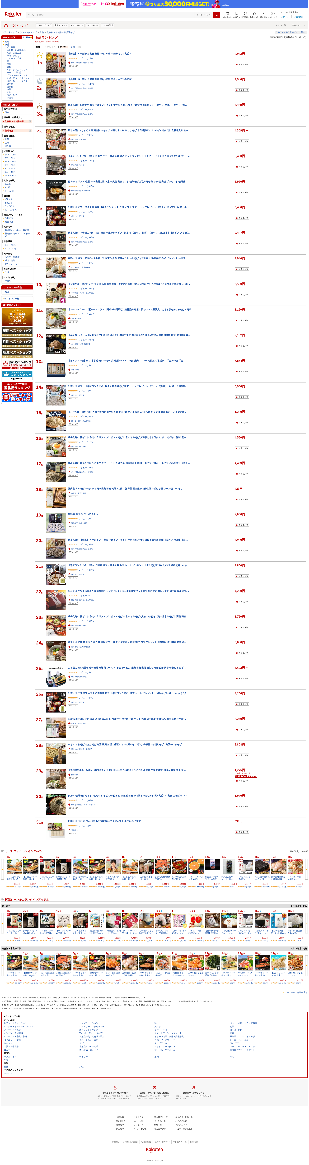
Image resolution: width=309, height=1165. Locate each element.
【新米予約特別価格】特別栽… (212, 932)
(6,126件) (34, 940)
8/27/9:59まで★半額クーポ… (195, 974)
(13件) (232, 887)
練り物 (10, 84)
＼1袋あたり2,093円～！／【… (47, 878)
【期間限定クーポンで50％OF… (179, 974)
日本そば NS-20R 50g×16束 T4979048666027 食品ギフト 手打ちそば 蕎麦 (104, 821)
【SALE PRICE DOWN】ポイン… (129, 932)
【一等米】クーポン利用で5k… (46, 932)
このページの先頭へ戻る (296, 992)
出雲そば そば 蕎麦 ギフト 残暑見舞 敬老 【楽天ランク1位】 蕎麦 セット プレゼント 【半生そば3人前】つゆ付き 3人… (128, 693)
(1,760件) (183, 887)
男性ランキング (61, 25)
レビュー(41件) (86, 212)
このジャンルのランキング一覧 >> (291, 32)
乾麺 (7, 139)
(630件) (232, 983)
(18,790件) (84, 887)
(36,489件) (34, 887)
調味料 (10, 86)
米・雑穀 (11, 47)
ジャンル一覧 (280, 25)
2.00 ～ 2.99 (10, 161)
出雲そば (9, 221)
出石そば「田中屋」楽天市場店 (82, 600)
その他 (10, 98)
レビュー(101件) (86, 186)
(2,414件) (282, 983)
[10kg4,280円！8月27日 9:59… (63, 878)
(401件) (215, 940)
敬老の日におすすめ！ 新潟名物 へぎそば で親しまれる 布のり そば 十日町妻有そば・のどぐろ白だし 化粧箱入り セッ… (129, 130)
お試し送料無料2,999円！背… (113, 974)
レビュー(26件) (86, 135)
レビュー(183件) (86, 288)
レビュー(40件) (86, 698)
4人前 (7, 187)
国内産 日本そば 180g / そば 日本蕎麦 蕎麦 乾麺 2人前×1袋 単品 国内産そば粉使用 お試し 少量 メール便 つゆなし (125, 488)
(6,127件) (67, 887)
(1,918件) (299, 887)
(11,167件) (134, 940)
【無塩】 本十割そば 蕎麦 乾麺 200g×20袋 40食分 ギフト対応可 (100, 53)
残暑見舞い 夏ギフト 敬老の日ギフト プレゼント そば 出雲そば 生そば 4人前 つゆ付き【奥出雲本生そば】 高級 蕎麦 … (128, 616)
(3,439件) (34, 983)
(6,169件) (84, 940)
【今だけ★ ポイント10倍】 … (278, 974)
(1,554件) (233, 940)
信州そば (9, 218)
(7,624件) (101, 940)
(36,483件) (18, 983)
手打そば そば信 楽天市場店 (82, 293)
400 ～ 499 (10, 168)
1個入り (8, 199)
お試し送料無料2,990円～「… (162, 878)
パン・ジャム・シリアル (18, 70)
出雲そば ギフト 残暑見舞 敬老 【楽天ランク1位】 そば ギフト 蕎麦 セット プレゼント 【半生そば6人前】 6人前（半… (128, 207)
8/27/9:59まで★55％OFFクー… (179, 878)
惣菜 (9, 64)
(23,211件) (167, 940)
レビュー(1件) (85, 519)
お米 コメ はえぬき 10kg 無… (295, 932)
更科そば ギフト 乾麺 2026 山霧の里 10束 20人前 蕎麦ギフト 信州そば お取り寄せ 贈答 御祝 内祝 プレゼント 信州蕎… (127, 258)
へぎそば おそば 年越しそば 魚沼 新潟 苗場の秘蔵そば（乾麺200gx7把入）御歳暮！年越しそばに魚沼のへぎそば (125, 744)
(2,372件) (200, 983)
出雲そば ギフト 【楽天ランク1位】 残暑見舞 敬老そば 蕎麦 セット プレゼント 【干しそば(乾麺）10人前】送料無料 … (128, 386)
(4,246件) (183, 983)
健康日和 (74, 775)
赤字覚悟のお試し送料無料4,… (278, 878)
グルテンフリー (12, 264)
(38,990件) (200, 940)
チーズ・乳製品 (14, 72)
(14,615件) (282, 887)
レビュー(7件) (85, 365)
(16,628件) (101, 887)
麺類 (9, 67)
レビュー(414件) (86, 84)
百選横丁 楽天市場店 (79, 523)
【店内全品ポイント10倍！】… (145, 878)
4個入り (8, 203)
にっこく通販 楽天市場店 (81, 421)
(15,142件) (266, 887)
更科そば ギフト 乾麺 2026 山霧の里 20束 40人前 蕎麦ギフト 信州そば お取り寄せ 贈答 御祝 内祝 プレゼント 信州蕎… (127, 181)
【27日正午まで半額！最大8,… (261, 974)
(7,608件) (67, 940)
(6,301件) (216, 983)
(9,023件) (282, 940)
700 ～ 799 (10, 158)
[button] (236, 15)
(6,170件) (150, 887)
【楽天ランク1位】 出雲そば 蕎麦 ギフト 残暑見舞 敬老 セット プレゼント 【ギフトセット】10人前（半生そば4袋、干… (129, 156)
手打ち (8, 281)
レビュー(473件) (86, 340)
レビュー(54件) (86, 467)
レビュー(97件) (86, 109)
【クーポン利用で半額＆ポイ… (294, 878)
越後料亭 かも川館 (78, 139)
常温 (7, 272)
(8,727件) (150, 940)
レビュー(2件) (85, 595)
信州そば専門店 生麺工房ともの (83, 805)
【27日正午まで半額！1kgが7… (13, 878)
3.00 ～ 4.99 (10, 175)
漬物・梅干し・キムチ (17, 81)
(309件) (248, 940)
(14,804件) (200, 887)
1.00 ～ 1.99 (10, 155)
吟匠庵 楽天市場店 (78, 493)
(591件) (265, 983)
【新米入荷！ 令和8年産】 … (262, 932)
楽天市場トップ (9, 32)
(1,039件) (84, 983)
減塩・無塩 (10, 260)
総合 (7, 41)
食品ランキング (46, 37)
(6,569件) (51, 887)
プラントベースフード (17, 75)
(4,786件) (167, 887)
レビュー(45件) (86, 416)
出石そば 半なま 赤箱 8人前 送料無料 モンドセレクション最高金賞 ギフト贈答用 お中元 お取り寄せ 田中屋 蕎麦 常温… (128, 591)
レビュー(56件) (86, 800)
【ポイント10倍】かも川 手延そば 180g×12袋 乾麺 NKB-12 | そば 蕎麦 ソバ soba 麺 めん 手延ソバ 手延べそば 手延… (127, 360)
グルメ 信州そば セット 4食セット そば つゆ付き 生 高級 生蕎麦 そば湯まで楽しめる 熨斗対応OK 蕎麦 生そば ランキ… (128, 795)
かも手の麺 (75, 370)
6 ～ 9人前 (9, 191)
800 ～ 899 (10, 172)
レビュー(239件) (86, 621)
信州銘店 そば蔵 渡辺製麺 (80, 190)
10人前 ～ (9, 184)
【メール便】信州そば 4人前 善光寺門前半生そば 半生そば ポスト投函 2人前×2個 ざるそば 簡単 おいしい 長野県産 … (127, 411)
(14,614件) (134, 983)
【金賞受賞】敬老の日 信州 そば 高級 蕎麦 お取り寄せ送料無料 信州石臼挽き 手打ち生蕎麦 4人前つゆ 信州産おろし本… (129, 284)
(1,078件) (150, 983)
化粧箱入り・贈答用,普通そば (61, 32)
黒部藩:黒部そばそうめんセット (84, 514)
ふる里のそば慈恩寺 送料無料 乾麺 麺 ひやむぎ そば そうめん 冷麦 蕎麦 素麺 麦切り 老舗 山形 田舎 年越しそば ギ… (127, 667)
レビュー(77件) (86, 58)
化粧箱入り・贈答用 (14, 121)
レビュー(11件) (86, 442)
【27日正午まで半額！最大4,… (30, 878)
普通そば (9, 130)
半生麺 (8, 146)
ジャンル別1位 (107, 25)
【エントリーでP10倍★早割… (195, 878)
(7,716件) (117, 983)
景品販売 (74, 830)
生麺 (7, 142)
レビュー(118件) (86, 160)
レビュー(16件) (86, 544)
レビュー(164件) (86, 237)
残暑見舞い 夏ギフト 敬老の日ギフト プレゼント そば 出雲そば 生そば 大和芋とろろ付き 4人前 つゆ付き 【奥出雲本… (128, 437)
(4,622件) (117, 887)
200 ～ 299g (10, 248)
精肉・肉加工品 (14, 53)
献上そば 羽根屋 (77, 165)
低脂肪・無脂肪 (12, 257)
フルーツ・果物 (14, 58)
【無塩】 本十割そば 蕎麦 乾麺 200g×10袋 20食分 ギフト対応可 (100, 79)
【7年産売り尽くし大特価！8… (146, 932)
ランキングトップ (44, 25)
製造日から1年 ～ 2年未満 (17, 230)
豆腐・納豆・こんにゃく (18, 78)
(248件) (50, 940)
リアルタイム (92, 25)
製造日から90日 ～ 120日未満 (17, 235)
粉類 (9, 89)
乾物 (9, 92)
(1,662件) (299, 940)
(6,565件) (18, 940)
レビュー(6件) (85, 391)
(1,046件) (134, 887)
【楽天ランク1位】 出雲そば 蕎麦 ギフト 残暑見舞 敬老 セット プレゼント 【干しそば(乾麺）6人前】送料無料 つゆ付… (129, 565)
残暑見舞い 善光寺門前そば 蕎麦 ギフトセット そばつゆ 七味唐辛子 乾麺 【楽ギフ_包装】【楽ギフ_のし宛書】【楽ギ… (129, 463)
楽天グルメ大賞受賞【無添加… (212, 974)
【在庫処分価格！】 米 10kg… (278, 932)
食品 (42, 32)
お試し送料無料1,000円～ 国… (262, 878)
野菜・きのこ (13, 55)
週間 (72, 47)
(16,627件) (101, 983)
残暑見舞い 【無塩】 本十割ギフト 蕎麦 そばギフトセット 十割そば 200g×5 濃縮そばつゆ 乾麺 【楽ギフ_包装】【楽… (128, 539)
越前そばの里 (76, 318)
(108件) (215, 887)
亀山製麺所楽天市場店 (79, 677)
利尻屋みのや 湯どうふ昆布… (228, 878)
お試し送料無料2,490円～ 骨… (80, 878)
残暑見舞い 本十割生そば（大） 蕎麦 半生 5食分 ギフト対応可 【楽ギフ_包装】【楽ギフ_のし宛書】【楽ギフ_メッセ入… (129, 232)
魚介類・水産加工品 (16, 50)
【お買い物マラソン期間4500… (96, 932)
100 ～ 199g (10, 245)
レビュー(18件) (86, 263)
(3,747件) (249, 983)
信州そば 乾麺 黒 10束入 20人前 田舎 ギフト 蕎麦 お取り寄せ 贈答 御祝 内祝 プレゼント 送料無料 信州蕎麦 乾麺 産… (127, 642)
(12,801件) (167, 983)
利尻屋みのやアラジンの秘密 (212, 878)
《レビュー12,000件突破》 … (162, 974)
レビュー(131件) (86, 570)
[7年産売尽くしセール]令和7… (113, 932)
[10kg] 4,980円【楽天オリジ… (245, 878)
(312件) (248, 887)
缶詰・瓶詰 (12, 95)
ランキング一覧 (11, 298)
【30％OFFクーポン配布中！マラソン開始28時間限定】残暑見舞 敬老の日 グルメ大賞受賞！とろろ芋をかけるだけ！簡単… (130, 309)
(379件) (298, 983)
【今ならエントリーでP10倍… (162, 932)
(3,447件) (18, 887)
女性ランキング (77, 25)
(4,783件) (67, 983)
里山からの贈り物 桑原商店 (81, 749)
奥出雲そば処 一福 (78, 446)
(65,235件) (117, 940)
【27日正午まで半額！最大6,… (129, 878)
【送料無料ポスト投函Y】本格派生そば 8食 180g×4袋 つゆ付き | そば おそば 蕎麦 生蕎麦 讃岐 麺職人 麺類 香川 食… (127, 770)
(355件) (265, 940)
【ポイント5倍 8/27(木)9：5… (63, 932)
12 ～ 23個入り (12, 210)
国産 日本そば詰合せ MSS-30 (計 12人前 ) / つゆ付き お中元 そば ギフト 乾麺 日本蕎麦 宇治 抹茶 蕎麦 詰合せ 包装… (127, 719)
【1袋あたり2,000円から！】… (228, 932)
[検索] (216, 15)
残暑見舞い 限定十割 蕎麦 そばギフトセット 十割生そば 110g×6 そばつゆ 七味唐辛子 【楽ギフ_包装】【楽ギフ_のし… (128, 104)
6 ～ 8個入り (10, 206)
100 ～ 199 (10, 165)
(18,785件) (51, 983)
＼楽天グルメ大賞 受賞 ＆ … (112, 878)
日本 (7, 112)
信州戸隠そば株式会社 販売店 (82, 63)
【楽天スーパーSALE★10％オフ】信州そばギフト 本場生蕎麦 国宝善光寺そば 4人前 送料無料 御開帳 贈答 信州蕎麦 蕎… (129, 335)
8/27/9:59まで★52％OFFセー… (245, 974)
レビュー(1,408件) (87, 314)
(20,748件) (183, 940)
